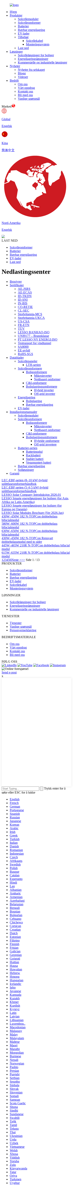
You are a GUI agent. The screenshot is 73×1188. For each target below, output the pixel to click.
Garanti (14, 473)
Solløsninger (26, 469)
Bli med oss (25, 95)
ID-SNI (23, 299)
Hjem (13, 11)
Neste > (16, 560)
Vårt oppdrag (26, 87)
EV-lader (23, 33)
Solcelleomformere (30, 368)
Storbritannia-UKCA (31, 317)
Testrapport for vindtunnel (34, 343)
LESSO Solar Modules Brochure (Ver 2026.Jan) (33, 512)
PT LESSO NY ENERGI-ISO (37, 339)
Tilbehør (23, 37)
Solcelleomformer (29, 22)
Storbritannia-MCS (30, 314)
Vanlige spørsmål (29, 98)
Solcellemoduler (28, 19)
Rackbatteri (33, 455)
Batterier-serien (27, 448)
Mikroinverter (43, 375)
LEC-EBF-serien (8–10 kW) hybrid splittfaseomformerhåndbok (24, 482)
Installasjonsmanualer (23, 412)
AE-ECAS (25, 292)
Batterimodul (34, 451)
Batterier (23, 26)
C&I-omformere (36, 383)
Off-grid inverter (44, 393)
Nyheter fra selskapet (31, 69)
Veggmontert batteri (38, 462)
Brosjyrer (16, 281)
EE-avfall (24, 350)
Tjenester (15, 623)
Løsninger (16, 51)
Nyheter (15, 66)
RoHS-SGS (25, 354)
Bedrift (14, 80)
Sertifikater (17, 285)
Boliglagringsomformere (41, 386)
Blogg (22, 73)
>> (23, 560)
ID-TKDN (25, 296)
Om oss (23, 84)
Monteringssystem (37, 44)
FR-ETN (23, 325)
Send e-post (9, 672)
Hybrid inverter (44, 390)
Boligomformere (36, 372)
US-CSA (24, 321)
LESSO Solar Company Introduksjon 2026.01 (31, 494)
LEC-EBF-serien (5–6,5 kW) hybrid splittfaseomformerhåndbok (25, 489)
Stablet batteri (34, 459)
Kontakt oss (25, 91)
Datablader (17, 357)
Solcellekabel (34, 40)
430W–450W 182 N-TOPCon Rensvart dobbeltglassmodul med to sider (27, 539)
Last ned (23, 48)
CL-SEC (23, 310)
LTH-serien (33, 365)
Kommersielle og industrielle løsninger (42, 62)
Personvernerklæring (23, 630)
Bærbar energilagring (31, 30)
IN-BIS (22, 303)
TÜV (21, 328)
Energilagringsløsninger (33, 59)
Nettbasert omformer (47, 379)
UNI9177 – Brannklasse (33, 336)
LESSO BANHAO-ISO (33, 332)
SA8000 (23, 346)
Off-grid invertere (45, 444)
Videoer (23, 77)
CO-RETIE (25, 307)
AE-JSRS (24, 289)
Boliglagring (34, 401)
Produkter (16, 15)
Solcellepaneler (27, 361)
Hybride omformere (46, 441)
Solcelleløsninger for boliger (36, 55)
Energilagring (26, 397)
